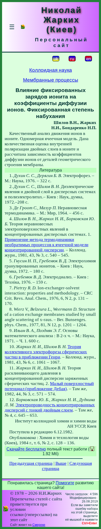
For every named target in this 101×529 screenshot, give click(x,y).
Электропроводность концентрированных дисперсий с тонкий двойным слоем (50, 407)
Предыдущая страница (31, 463)
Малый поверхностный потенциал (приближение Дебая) (49, 386)
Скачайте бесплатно (26, 449)
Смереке (38, 525)
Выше (61, 463)
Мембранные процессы (50, 80)
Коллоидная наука (50, 70)
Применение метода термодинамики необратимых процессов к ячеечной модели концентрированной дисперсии (46, 244)
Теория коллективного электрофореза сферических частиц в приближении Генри (46, 352)
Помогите (65, 483)
